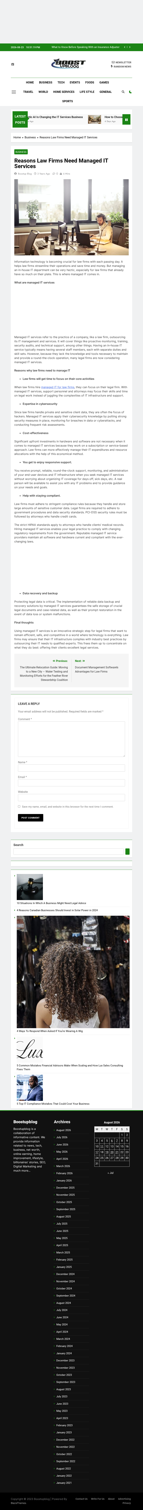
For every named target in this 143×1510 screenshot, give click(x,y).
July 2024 (61, 1310)
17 (97, 1152)
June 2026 (62, 1144)
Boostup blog (25, 173)
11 (101, 1146)
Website (23, 792)
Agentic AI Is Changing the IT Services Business (91, 47)
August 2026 (63, 1130)
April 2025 (62, 1245)
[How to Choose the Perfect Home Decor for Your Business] (69, 119)
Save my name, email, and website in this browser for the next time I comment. (68, 806)
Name (22, 762)
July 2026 (61, 1137)
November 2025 (65, 1194)
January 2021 (64, 1482)
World (43, 92)
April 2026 (62, 1158)
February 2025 (64, 1259)
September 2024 (65, 1295)
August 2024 (63, 1303)
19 (106, 1152)
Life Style (87, 92)
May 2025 (61, 1238)
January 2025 (64, 1267)
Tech (61, 82)
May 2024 (61, 1324)
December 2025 (65, 1187)
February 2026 (64, 1173)
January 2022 (64, 1475)
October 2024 (64, 1288)
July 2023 (61, 1396)
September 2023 (65, 1382)
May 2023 (61, 1410)
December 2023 (65, 1360)
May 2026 (61, 1151)
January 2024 (64, 1353)
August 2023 (63, 1389)
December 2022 (65, 1439)
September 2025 (65, 1209)
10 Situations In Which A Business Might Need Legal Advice (51, 903)
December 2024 (65, 1274)
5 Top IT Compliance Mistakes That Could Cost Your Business (53, 1103)
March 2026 (63, 1166)
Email (22, 777)
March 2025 (63, 1252)
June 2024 (62, 1317)
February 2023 (64, 1425)
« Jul (111, 1173)
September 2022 (65, 1461)
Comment (25, 719)
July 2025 (61, 1223)
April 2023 (62, 1418)
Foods (89, 82)
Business (45, 82)
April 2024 (62, 1331)
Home (30, 82)
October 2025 (64, 1202)
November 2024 (65, 1281)
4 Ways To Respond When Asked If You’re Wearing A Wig (50, 1031)
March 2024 (63, 1339)
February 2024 (64, 1346)
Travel (28, 92)
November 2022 (65, 1446)
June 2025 (62, 1231)
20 (112, 1152)
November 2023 (65, 1367)
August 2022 (63, 1468)
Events (75, 82)
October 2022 (64, 1454)
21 (117, 1152)
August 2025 (63, 1216)
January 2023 (64, 1432)
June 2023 (62, 1403)
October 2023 (64, 1375)
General (106, 92)
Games (104, 82)
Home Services (63, 92)
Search (18, 845)
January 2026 (64, 1180)
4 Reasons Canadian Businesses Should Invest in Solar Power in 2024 (57, 910)
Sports (67, 101)
